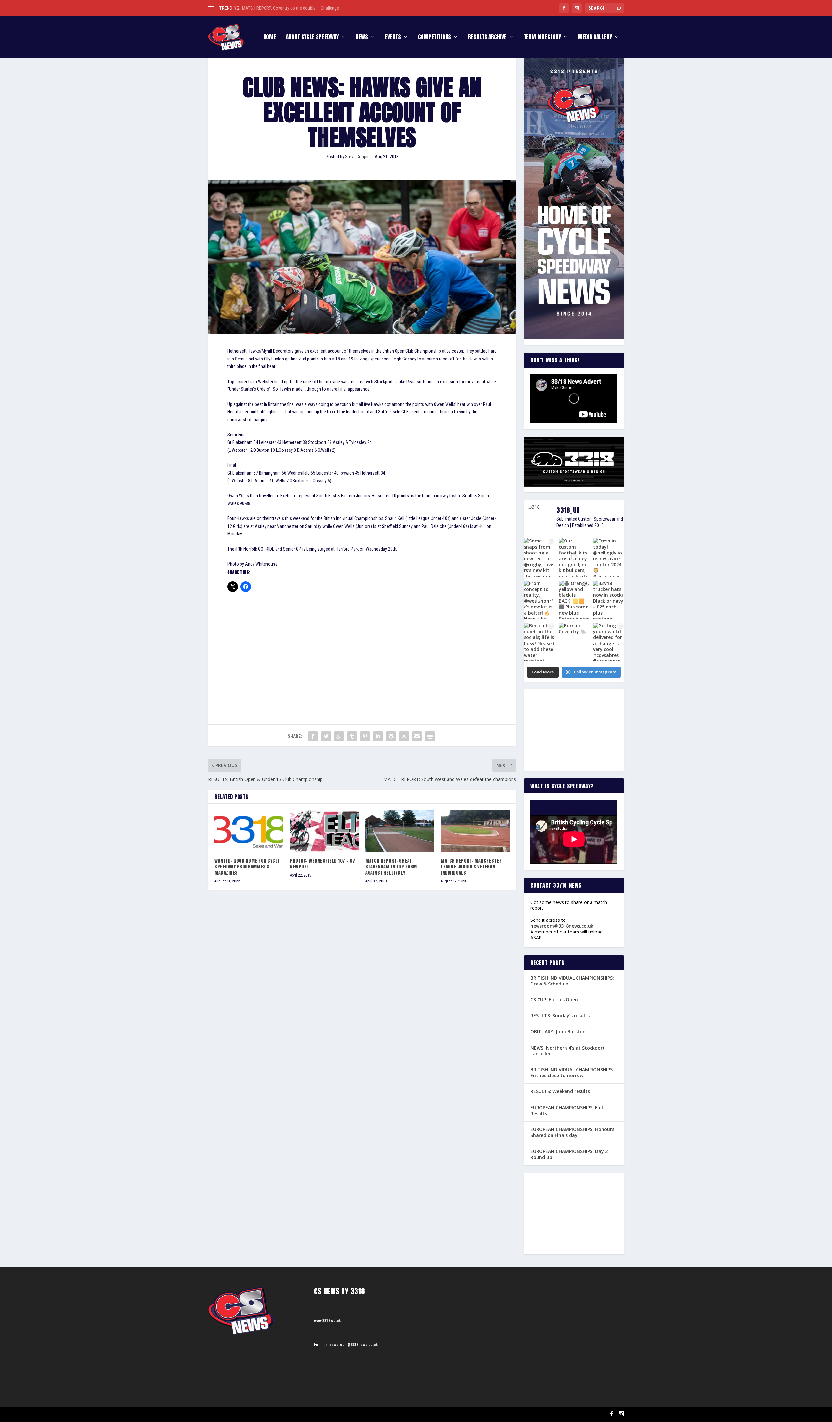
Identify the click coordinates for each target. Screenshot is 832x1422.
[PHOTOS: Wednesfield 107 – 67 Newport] (324, 831)
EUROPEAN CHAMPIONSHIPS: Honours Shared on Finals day (572, 1132)
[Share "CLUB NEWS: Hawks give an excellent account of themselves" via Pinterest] (364, 736)
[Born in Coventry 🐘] (574, 642)
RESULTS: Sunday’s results (560, 1015)
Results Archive (487, 37)
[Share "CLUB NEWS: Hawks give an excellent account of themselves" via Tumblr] (351, 736)
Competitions (434, 37)
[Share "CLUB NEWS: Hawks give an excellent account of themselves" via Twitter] (325, 736)
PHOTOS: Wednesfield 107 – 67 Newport (322, 863)
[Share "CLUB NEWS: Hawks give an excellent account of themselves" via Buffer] (390, 736)
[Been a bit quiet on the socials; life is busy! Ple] (539, 642)
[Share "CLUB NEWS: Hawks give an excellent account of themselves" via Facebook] (312, 736)
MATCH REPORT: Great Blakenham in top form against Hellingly (391, 866)
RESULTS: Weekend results (560, 1091)
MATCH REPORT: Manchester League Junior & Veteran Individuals (471, 866)
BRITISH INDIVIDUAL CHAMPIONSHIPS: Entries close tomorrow (572, 1072)
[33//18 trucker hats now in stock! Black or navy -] (608, 600)
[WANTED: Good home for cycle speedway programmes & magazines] (248, 831)
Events (393, 37)
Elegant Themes (240, 1414)
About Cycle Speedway (312, 37)
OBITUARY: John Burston (558, 1031)
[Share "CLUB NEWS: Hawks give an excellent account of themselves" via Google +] (338, 736)
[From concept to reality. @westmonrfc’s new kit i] (539, 600)
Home (269, 37)
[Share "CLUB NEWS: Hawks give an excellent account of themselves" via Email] (416, 736)
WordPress (283, 1414)
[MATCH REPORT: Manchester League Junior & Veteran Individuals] (475, 831)
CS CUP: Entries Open (554, 1000)
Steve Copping (358, 156)
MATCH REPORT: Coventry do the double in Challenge (290, 8)
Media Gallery (595, 37)
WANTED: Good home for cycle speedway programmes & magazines (247, 866)
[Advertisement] (362, 646)
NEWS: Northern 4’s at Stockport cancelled (567, 1051)
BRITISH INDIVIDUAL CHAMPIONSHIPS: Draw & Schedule (572, 981)
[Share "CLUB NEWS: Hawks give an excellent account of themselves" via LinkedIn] (377, 736)
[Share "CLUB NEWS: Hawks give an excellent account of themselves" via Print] (429, 736)
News (362, 37)
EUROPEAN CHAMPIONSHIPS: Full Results (566, 1110)
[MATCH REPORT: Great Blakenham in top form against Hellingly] (399, 831)
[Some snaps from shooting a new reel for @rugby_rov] (539, 557)
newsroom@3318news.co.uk (561, 926)
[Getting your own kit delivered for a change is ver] (608, 642)
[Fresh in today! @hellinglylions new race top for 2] (608, 557)
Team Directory (542, 37)
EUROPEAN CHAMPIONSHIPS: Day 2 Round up (569, 1154)
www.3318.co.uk (327, 1320)
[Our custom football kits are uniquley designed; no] (574, 557)
